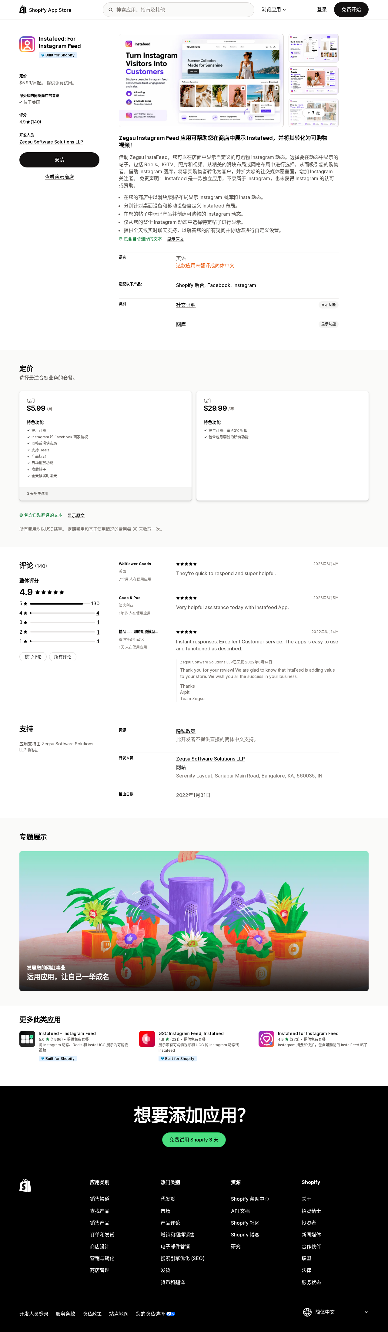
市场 (165, 1211)
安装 (59, 160)
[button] (74, 1046)
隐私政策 (186, 731)
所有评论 (62, 656)
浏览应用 (271, 9)
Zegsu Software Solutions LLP (51, 141)
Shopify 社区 (245, 1223)
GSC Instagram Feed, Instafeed (191, 1033)
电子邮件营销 (175, 1246)
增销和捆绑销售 (178, 1235)
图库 (181, 324)
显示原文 (175, 238)
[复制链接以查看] (154, 563)
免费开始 (351, 9)
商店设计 (99, 1246)
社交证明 (186, 305)
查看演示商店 (59, 177)
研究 (236, 1246)
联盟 (306, 1258)
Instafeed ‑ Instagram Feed (67, 1033)
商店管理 (99, 1270)
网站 (181, 767)
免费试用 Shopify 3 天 (194, 1140)
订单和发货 (102, 1235)
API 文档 (240, 1211)
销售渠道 (99, 1199)
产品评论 (170, 1223)
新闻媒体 (311, 1235)
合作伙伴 (311, 1246)
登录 (322, 9)
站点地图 (119, 1314)
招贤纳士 (311, 1211)
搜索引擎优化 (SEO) (183, 1258)
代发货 (168, 1199)
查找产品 (99, 1211)
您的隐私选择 (150, 1314)
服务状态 (311, 1282)
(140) (36, 121)
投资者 (309, 1223)
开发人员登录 (33, 1314)
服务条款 (65, 1314)
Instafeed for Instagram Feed (308, 1033)
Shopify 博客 (245, 1235)
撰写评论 (33, 656)
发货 (165, 1270)
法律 (306, 1270)
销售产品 (99, 1223)
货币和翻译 (173, 1282)
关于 (306, 1199)
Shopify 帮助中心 (250, 1199)
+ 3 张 (313, 112)
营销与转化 (102, 1258)
